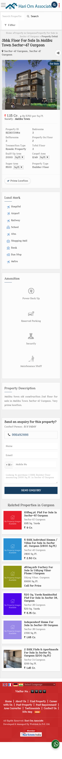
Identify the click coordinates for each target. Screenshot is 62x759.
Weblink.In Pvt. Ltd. (40, 724)
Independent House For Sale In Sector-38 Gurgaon (41, 624)
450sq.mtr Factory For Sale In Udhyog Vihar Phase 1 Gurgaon (38, 570)
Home (9, 33)
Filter (11, 25)
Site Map (27, 712)
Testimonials (32, 708)
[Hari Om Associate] (29, 6)
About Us (21, 701)
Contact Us (50, 708)
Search (34, 16)
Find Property (38, 701)
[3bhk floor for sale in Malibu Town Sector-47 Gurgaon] (31, 109)
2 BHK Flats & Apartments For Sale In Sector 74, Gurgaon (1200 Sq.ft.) (41, 652)
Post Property (24, 705)
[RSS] (38, 712)
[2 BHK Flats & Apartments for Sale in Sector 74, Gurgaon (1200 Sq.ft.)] (13, 659)
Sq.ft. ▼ (19, 157)
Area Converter (12, 708)
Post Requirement (46, 705)
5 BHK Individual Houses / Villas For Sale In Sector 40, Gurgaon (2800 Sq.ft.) (40, 542)
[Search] (54, 5)
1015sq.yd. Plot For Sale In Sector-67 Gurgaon (40, 514)
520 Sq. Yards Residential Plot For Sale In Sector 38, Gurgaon (41, 597)
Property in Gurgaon (24, 33)
